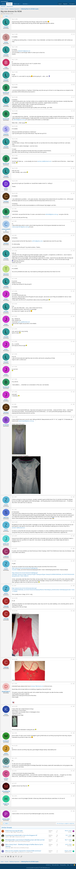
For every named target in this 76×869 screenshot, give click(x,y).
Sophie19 (7, 836)
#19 (73, 266)
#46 (73, 758)
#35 (73, 535)
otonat (6, 841)
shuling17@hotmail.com (37, 686)
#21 (73, 291)
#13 (73, 180)
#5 (73, 72)
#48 (73, 783)
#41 (73, 659)
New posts (3, 6)
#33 (73, 509)
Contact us (48, 865)
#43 (73, 706)
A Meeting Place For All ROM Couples (25, 852)
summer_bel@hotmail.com (44, 161)
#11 (73, 155)
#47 (73, 770)
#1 (73, 19)
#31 (73, 417)
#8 (73, 111)
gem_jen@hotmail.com (24, 322)
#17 (73, 235)
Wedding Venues (20, 832)
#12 (73, 168)
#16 (73, 221)
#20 (73, 278)
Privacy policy (63, 865)
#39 (73, 598)
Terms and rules (55, 865)
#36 (73, 548)
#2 (73, 34)
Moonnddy (69, 845)
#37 (73, 561)
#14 (73, 193)
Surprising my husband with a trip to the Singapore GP (21, 835)
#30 (73, 404)
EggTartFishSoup (68, 852)
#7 (73, 97)
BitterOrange (8, 852)
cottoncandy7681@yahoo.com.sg (20, 227)
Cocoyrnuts (7, 832)
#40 (73, 610)
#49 (73, 795)
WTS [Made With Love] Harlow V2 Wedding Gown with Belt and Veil (24, 840)
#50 (73, 811)
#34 (73, 522)
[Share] (72, 19)
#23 (73, 316)
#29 (73, 391)
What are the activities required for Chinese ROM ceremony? (23, 851)
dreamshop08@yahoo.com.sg (26, 421)
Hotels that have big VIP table (14, 831)
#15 (73, 208)
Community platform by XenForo (38, 867)
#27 (73, 366)
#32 (73, 497)
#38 (73, 585)
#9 (73, 126)
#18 (73, 250)
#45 (73, 745)
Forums (9, 4)
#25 (73, 341)
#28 (73, 379)
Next (6, 16)
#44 (73, 733)
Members (25, 4)
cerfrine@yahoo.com (37, 241)
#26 (73, 354)
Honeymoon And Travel (20, 836)
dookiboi (70, 832)
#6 (73, 84)
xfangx (6, 847)
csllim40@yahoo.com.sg (19, 119)
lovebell (3, 13)
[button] (21, 3)
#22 (73, 303)
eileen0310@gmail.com (24, 51)
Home (3, 4)
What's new (16, 4)
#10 (73, 138)
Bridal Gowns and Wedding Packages (22, 841)
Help (68, 865)
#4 (73, 59)
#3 (73, 46)
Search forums (10, 6)
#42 (73, 683)
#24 (73, 328)
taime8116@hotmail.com (18, 527)
